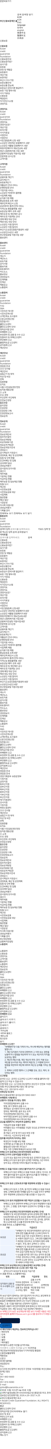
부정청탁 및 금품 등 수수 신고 (12, 335)
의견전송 (32, 1348)
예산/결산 (4, 500)
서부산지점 (4, 795)
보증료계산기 (5, 182)
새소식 (3, 256)
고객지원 (3, 159)
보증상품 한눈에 (6, 85)
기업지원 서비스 (6, 190)
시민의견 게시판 (6, 311)
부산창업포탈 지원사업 (11, 235)
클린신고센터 (5, 324)
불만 (3, 1340)
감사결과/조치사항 (8, 469)
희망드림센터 (5, 808)
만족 (3, 1335)
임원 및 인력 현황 (7, 458)
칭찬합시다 (4, 321)
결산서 (3, 471)
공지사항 (3, 264)
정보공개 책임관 (6, 445)
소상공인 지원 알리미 (9, 224)
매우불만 (5, 1342)
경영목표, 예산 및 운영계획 (11, 455)
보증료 (3, 67)
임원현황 (3, 382)
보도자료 (3, 261)
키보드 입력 (43, 529)
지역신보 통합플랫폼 (10, 209)
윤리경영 (3, 406)
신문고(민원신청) (7, 319)
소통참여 (3, 287)
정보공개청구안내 (7, 447)
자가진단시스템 (6, 101)
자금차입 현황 (6, 479)
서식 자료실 (5, 93)
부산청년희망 (5, 939)
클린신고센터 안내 (7, 327)
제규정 (3, 487)
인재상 (3, 282)
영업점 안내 (5, 366)
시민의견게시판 (6, 314)
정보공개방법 (5, 440)
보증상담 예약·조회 (10, 211)
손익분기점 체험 (6, 198)
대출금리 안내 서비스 (9, 185)
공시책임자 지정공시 (8, 453)
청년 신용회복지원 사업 (12, 151)
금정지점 (3, 782)
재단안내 (3, 348)
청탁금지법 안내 (6, 329)
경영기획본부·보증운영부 (10, 776)
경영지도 (3, 104)
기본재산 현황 (6, 476)
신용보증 (3, 41)
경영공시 (3, 450)
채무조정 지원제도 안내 (10, 217)
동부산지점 (4, 784)
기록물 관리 (5, 510)
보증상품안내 (5, 83)
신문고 (3, 1358)
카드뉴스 (3, 272)
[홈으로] (1, 947)
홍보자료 (3, 266)
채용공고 (3, 285)
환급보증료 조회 (9, 201)
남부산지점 (4, 787)
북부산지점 (4, 789)
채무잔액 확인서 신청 (9, 203)
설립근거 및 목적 (7, 374)
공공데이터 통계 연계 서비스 (12, 206)
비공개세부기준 (6, 442)
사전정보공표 (5, 489)
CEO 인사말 (5, 369)
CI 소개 (3, 392)
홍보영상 (3, 274)
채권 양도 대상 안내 (8, 222)
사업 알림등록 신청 (10, 140)
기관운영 (3, 503)
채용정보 (3, 1356)
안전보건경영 (5, 400)
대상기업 (3, 75)
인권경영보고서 (6, 413)
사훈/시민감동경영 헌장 (10, 387)
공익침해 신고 (6, 345)
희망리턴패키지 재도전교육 (13, 148)
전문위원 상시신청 (7, 156)
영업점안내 (4, 1364)
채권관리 (3, 98)
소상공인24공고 (9, 232)
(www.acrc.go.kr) (25, 1314)
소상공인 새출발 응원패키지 (13, 146)
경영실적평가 (5, 466)
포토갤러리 (4, 269)
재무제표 (3, 474)
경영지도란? (5, 125)
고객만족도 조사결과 (8, 316)
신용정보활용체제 (7, 1353)
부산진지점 (4, 797)
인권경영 (3, 408)
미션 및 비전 (5, 377)
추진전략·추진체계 (8, 398)
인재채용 (3, 280)
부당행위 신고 (6, 340)
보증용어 (3, 72)
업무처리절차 (5, 437)
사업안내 (3, 135)
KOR (19, 17)
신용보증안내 (5, 59)
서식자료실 (4, 133)
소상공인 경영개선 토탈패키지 (14, 143)
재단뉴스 (3, 258)
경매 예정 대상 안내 (8, 219)
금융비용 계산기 (6, 177)
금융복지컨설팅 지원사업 (12, 154)
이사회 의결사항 (6, 505)
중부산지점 (4, 792)
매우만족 (5, 1332)
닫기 (2, 1041)
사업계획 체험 (6, 196)
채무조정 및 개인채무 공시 (11, 214)
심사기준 (3, 64)
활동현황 (3, 403)
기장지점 (3, 805)
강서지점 (3, 802)
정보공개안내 (5, 434)
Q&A (2, 308)
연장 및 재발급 (6, 70)
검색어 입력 (5, 529)
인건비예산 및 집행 (8, 461)
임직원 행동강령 (6, 390)
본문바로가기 (5, 1)
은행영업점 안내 (6, 188)
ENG (19, 22)
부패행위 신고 (6, 332)
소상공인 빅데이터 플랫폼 (10, 193)
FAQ (2, 306)
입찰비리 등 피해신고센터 (10, 337)
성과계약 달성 (6, 463)
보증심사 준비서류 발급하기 (11, 88)
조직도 (3, 384)
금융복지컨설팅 (6, 942)
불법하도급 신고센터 (8, 343)
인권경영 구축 (6, 411)
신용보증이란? (6, 62)
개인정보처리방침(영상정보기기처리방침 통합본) (20, 1351)
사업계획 (3, 495)
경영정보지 (4, 277)
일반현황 (3, 497)
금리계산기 (4, 180)
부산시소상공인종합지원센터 (14, 230)
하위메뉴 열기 (20, 1411)
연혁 (2, 379)
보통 (3, 1337)
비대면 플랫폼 (6, 1361)
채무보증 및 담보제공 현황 (11, 482)
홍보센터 (3, 238)
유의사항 (3, 130)
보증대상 (3, 77)
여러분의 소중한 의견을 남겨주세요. (15, 1345)
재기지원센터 (5, 800)
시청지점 (3, 779)
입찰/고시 (4, 484)
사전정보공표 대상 (7, 492)
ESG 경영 (4, 395)
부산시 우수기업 (6, 80)
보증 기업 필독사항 (8, 91)
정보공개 (3, 416)
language (21, 25)
